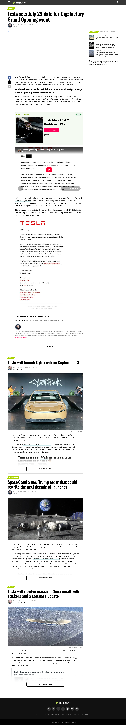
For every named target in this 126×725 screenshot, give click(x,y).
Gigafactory (37, 320)
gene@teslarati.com (21, 337)
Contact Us (55, 714)
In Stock (78, 114)
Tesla (45, 320)
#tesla (96, 63)
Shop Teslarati (24, 114)
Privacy (88, 714)
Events (29, 320)
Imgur (47, 316)
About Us (45, 714)
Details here (47, 92)
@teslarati (92, 60)
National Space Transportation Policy (46, 559)
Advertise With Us (69, 714)
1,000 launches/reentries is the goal (28, 556)
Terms (80, 714)
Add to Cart (53, 130)
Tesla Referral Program (57, 320)
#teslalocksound (110, 63)
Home (37, 714)
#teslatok (102, 63)
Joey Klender (19, 369)
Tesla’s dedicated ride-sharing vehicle (37, 444)
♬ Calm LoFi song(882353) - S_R (98, 64)
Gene (16, 26)
